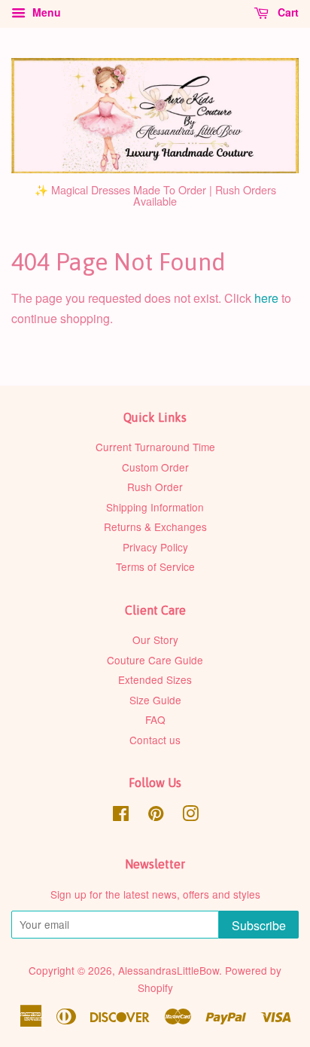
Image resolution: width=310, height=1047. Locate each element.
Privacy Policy (155, 546)
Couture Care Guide (155, 659)
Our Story (155, 639)
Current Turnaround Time (155, 446)
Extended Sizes (155, 679)
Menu (45, 12)
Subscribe (259, 925)
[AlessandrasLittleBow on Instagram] (190, 815)
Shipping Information (155, 506)
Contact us (155, 739)
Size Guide (155, 699)
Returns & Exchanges (155, 526)
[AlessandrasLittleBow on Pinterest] (155, 815)
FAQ (155, 719)
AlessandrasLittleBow (168, 970)
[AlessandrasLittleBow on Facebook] (120, 815)
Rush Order (155, 486)
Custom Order (155, 467)
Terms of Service (155, 566)
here (266, 298)
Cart (287, 12)
